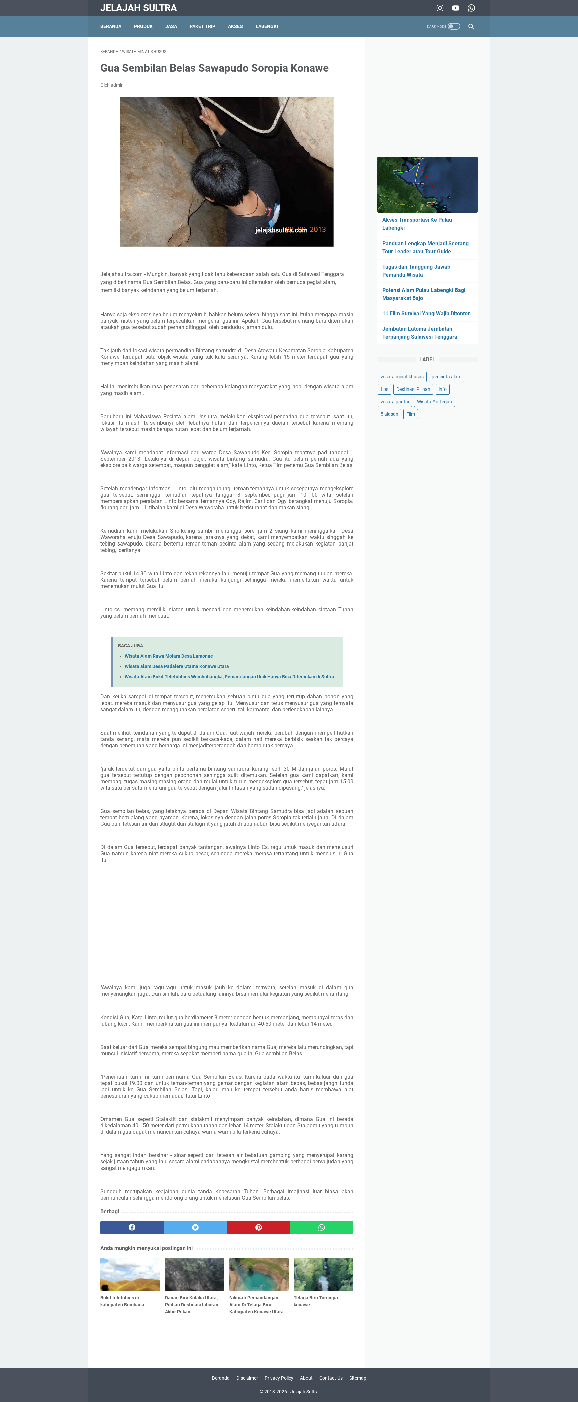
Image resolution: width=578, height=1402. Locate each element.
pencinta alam (446, 376)
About (306, 1378)
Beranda (110, 26)
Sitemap (357, 1378)
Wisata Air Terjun (434, 401)
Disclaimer (247, 1378)
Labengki (267, 26)
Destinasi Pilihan (413, 389)
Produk (143, 26)
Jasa (171, 26)
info (443, 389)
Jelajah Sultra (138, 7)
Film (410, 414)
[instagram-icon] (439, 8)
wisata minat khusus (402, 376)
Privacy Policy (279, 1378)
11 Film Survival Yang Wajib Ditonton (426, 313)
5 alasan (389, 414)
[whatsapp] (321, 1227)
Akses (235, 26)
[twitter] (195, 1227)
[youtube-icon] (455, 8)
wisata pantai (395, 401)
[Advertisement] (226, 929)
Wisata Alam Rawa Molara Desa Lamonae (169, 656)
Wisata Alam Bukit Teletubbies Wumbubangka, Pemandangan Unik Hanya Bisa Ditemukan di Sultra (229, 677)
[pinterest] (258, 1227)
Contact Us (331, 1378)
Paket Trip (202, 26)
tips (384, 389)
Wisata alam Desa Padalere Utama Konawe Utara (177, 666)
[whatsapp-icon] (470, 8)
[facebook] (132, 1227)
